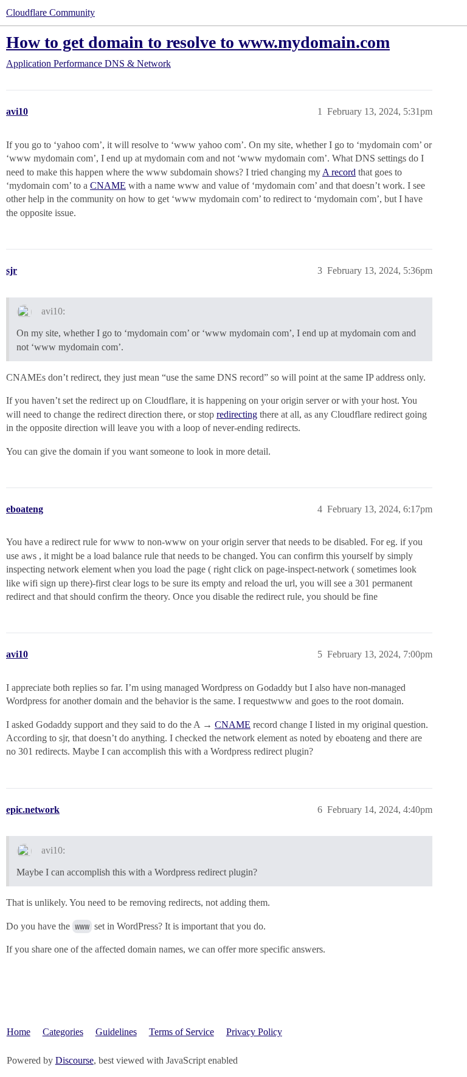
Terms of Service (181, 1032)
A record (339, 172)
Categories (63, 1032)
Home (18, 1032)
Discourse (74, 1060)
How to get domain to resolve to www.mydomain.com (198, 42)
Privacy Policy (254, 1032)
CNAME (108, 185)
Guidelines (116, 1032)
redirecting (236, 414)
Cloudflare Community (50, 12)
